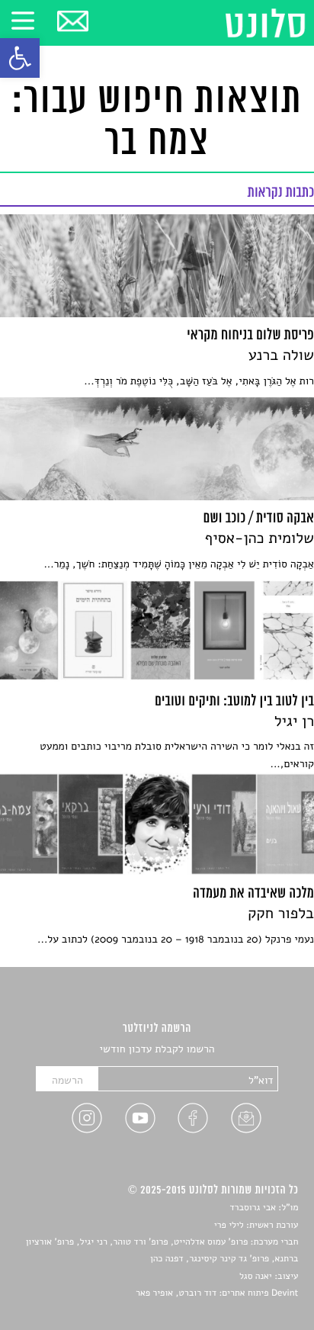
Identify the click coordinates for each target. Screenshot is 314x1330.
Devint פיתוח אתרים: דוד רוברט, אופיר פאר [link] (217, 1293)
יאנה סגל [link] (255, 1277)
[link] (20, 58)
